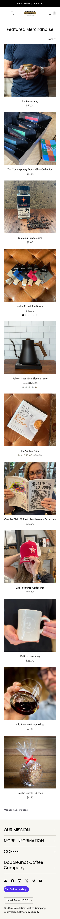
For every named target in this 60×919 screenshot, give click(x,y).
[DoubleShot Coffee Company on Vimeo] (35, 880)
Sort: (49, 39)
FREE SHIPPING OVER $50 (30, 3)
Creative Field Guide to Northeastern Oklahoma (30, 519)
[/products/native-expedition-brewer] (30, 275)
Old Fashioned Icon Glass (30, 724)
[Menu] (6, 13)
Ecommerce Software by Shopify (21, 912)
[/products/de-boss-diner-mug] (30, 625)
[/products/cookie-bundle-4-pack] (30, 762)
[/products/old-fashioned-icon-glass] (30, 693)
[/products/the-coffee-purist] (30, 420)
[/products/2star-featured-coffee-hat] (30, 556)
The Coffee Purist (30, 451)
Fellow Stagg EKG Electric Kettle (30, 378)
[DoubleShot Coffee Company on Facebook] (14, 880)
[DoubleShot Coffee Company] (30, 13)
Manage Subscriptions (16, 810)
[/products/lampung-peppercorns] (30, 207)
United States (17, 900)
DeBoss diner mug (30, 656)
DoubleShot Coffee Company (29, 908)
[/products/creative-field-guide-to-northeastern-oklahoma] (30, 488)
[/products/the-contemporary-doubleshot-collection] (30, 138)
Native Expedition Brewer (30, 306)
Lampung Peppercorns (30, 238)
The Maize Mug (30, 101)
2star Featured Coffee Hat (30, 588)
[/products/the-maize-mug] (30, 70)
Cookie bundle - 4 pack (30, 793)
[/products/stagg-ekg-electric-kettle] (30, 347)
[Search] (12, 13)
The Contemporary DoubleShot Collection (30, 169)
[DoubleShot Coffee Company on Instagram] (21, 880)
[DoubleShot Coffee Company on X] (28, 880)
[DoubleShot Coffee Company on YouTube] (42, 880)
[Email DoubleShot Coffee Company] (7, 880)
